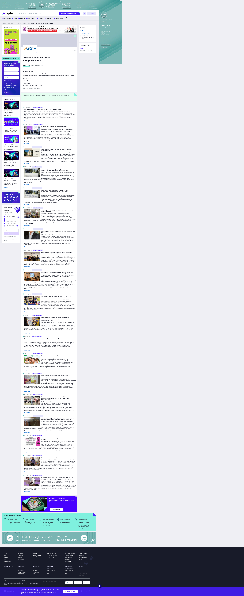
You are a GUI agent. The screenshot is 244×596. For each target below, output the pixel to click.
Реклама (67, 551)
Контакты (86, 582)
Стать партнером (83, 557)
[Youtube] (29, 13)
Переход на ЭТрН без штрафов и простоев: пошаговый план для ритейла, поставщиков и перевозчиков (11, 131)
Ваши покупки (7, 569)
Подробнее (25, 97)
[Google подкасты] (38, 13)
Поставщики (18, 23)
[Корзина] (84, 13)
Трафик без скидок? (83, 573)
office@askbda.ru (86, 33)
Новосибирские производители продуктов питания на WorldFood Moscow (58, 232)
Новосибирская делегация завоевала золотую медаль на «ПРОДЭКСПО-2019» (55, 376)
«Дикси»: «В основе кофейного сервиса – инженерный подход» (9, 114)
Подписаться (11, 233)
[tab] (26, 66)
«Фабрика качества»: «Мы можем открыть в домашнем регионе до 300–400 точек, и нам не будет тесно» (10, 182)
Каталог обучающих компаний (37, 556)
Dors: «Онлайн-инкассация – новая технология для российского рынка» (11, 148)
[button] (30, 18)
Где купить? (81, 575)
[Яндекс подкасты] (36, 13)
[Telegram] (25, 13)
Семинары (35, 553)
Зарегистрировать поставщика (36, 569)
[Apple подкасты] (40, 13)
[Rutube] (32, 13)
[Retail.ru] (9, 13)
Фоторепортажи (7, 561)
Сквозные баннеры (69, 555)
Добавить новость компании (36, 573)
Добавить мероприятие (70, 573)
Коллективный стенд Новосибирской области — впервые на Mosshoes (56, 438)
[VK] (21, 13)
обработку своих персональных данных (11, 239)
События (20, 551)
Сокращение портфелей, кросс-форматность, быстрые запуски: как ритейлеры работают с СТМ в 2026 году (48, 522)
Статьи (5, 553)
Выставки (20, 557)
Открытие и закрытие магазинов (10, 226)
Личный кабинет (8, 566)
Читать (6, 551)
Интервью (6, 557)
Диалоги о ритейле (83, 553)
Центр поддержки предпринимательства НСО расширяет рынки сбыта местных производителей (49, 338)
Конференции (21, 559)
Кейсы (5, 559)
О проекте (69, 582)
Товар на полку (68, 561)
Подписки (6, 571)
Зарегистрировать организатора (69, 571)
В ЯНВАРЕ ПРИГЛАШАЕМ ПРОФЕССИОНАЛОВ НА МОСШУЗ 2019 (57, 477)
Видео (80, 559)
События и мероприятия (11, 223)
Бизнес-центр (11, 23)
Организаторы (21, 555)
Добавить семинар (51, 573)
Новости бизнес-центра (52, 553)
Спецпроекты (83, 551)
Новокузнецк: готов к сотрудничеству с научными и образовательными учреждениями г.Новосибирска (54, 169)
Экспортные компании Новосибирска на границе (53, 356)
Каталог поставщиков (51, 557)
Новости (5, 555)
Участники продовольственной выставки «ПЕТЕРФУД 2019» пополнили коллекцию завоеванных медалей (56, 297)
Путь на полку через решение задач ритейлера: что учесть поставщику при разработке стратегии (13, 522)
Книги (81, 566)
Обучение (35, 551)
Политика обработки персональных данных (52, 583)
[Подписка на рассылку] (19, 13)
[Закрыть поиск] (65, 19)
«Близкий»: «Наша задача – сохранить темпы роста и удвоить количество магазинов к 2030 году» (10, 165)
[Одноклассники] (27, 13)
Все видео (6, 187)
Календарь (20, 553)
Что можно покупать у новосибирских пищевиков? (54, 457)
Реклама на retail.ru (8, 27)
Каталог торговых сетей (52, 555)
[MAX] (23, 13)
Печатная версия (68, 557)
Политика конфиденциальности (49, 581)
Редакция (78, 582)
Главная (4, 23)
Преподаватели (36, 558)
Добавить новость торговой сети (22, 573)
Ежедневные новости (10, 216)
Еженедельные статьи (10, 218)
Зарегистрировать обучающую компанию (52, 571)
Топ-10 (80, 571)
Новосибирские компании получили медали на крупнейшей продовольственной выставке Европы (56, 253)
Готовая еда (82, 555)
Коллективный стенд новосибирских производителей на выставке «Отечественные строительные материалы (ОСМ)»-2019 (58, 418)
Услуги (24, 55)
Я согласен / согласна (70, 591)
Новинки (81, 569)
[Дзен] (34, 13)
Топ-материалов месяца (11, 221)
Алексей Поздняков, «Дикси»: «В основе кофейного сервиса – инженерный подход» (30, 522)
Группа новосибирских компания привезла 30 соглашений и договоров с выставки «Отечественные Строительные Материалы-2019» (56, 398)
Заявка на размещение (70, 553)
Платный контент (68, 559)
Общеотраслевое (26, 23)
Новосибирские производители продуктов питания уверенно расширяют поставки (57, 210)
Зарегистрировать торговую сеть (22, 569)
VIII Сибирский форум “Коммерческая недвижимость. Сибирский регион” (43, 109)
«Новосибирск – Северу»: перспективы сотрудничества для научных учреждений (56, 149)
